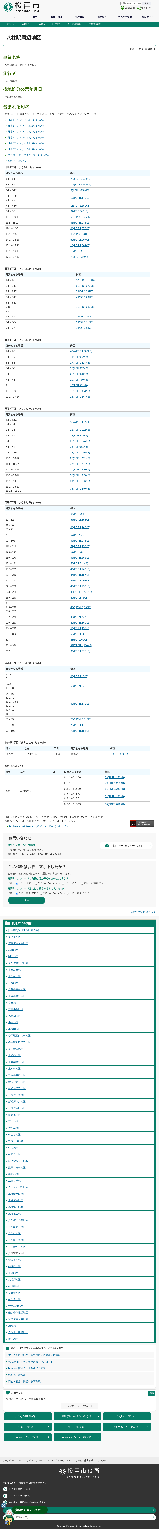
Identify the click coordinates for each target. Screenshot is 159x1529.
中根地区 (13, 1147)
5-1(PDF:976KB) (85, 286)
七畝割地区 (14, 1016)
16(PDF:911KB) (79, 385)
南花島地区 (14, 1174)
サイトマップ (147, 8)
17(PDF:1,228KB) (80, 362)
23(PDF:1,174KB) (80, 441)
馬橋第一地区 (15, 1200)
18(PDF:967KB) (79, 368)
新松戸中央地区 (17, 1095)
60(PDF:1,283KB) (80, 527)
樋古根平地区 (15, 1259)
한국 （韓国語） (76, 1426)
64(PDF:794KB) (79, 514)
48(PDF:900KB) (79, 639)
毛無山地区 (14, 1286)
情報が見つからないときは (76, 1416)
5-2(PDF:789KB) (85, 280)
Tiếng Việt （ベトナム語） (126, 1426)
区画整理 (56, 24)
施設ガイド (147, 17)
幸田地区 (13, 1002)
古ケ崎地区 (14, 976)
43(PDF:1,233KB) (80, 586)
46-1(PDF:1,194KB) (81, 607)
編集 (152, 1393)
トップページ (8, 24)
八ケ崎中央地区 (17, 1240)
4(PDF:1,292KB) (85, 297)
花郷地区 (13, 950)
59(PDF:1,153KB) (80, 546)
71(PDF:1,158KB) (80, 731)
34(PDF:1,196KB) (80, 481)
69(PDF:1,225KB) (80, 686)
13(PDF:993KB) (79, 251)
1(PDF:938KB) (84, 328)
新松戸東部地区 (17, 1101)
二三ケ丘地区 (15, 1180)
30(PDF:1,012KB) (115, 804)
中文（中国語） (27, 1426)
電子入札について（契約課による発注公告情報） (35, 1355)
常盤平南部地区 (17, 1075)
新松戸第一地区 (17, 1082)
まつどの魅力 (125, 17)
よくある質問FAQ (25, 1416)
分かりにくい (71, 883)
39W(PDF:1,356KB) (81, 422)
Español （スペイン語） (27, 1437)
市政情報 (79, 17)
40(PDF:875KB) (79, 597)
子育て (34, 17)
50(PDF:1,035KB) (80, 634)
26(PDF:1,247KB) (80, 396)
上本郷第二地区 (17, 1062)
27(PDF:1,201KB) (80, 458)
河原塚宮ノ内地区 (18, 1319)
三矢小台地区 (15, 1009)
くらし (11, 17)
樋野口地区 (14, 1266)
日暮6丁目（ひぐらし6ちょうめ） (26, 149)
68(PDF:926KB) (79, 676)
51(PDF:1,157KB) (80, 628)
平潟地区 (13, 1273)
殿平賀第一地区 (17, 1167)
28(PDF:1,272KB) (115, 777)
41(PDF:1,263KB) (80, 569)
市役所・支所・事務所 (20, 1510)
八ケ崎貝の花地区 (18, 1220)
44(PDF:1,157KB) (80, 575)
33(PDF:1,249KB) (80, 488)
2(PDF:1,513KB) (85, 322)
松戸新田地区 (15, 1049)
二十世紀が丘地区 (18, 1187)
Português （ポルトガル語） (76, 1437)
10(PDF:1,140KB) (80, 198)
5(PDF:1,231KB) (85, 291)
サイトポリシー (34, 1460)
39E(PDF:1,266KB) (81, 645)
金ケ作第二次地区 (18, 963)
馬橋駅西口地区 (17, 1194)
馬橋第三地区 (15, 1207)
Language (130, 8)
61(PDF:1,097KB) (80, 239)
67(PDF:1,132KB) (80, 703)
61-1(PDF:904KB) (80, 234)
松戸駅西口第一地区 (19, 1035)
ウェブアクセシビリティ (59, 1460)
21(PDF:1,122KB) (80, 429)
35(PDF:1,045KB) (80, 475)
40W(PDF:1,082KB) (81, 351)
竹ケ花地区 (14, 1128)
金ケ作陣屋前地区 (18, 1312)
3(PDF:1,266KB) (85, 316)
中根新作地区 (15, 1141)
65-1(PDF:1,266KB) (81, 217)
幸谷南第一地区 (17, 989)
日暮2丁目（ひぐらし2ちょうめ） (26, 125)
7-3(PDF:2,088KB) (80, 179)
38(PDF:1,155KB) (80, 452)
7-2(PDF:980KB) (79, 257)
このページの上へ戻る (143, 911)
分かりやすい (25, 883)
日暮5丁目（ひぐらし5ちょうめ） (26, 143)
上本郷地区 (14, 1068)
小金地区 (13, 1022)
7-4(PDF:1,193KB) (80, 184)
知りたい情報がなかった (97, 883)
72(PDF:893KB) (119, 754)
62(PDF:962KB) (79, 211)
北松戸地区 (14, 1279)
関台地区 (13, 956)
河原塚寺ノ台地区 (18, 943)
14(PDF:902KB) (79, 357)
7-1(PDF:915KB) (85, 307)
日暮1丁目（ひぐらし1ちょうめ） (26, 120)
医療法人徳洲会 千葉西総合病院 (26, 1368)
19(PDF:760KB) (79, 379)
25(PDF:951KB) (79, 447)
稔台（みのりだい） (19, 161)
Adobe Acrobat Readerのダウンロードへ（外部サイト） (40, 826)
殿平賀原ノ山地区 (18, 1161)
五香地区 (13, 983)
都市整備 (41, 24)
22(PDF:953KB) (79, 435)
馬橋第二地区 (15, 1213)
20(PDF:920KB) (79, 374)
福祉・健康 (57, 17)
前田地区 (13, 1121)
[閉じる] (3, 1505)
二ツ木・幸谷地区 (18, 1332)
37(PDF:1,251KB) (80, 464)
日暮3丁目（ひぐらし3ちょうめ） (26, 131)
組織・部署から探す (19, 1517)
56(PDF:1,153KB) (80, 519)
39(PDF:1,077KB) (80, 651)
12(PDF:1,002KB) (80, 245)
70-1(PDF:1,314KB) (81, 719)
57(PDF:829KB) (79, 535)
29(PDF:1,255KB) (115, 783)
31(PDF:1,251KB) (115, 789)
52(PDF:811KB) (79, 563)
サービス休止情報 (84, 1460)
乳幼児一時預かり (18, 1374)
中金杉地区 (14, 1134)
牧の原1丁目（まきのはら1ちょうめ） (29, 155)
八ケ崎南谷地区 (17, 1246)
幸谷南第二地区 (17, 996)
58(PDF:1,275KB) (80, 540)
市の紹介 (102, 17)
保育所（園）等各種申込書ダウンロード (30, 1361)
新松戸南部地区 (17, 1108)
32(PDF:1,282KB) (115, 796)
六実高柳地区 (15, 1306)
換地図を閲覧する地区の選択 (24, 930)
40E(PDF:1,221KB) (81, 592)
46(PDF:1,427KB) (80, 617)
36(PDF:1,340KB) (80, 469)
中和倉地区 (14, 1154)
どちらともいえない (49, 883)
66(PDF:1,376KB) (80, 228)
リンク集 (102, 1460)
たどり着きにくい (79, 893)
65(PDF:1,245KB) (80, 222)
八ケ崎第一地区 (17, 1227)
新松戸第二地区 (17, 1088)
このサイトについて (12, 1460)
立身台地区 (14, 1292)
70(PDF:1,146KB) (80, 725)
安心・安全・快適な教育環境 (24, 1381)
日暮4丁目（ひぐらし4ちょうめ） (26, 137)
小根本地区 (14, 1029)
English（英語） (126, 1416)
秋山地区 (13, 1339)
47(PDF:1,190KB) (80, 622)
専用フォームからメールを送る (127, 845)
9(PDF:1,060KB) (79, 190)
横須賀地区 (14, 936)
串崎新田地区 (15, 969)
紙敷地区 (13, 1325)
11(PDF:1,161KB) (80, 205)
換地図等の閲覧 (74, 24)
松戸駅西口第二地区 (19, 1042)
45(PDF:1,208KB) (80, 580)
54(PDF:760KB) (79, 552)
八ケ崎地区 (14, 1233)
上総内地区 (14, 1055)
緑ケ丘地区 (14, 1299)
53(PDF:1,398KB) (80, 557)
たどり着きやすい (28, 893)
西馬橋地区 (14, 1114)
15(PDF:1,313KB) (80, 391)
